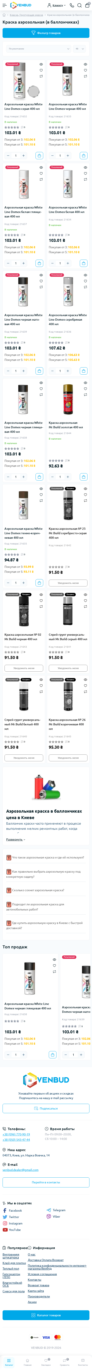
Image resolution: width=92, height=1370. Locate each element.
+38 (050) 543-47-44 (16, 1139)
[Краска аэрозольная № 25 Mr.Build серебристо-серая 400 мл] (68, 505)
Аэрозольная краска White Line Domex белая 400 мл (68, 210)
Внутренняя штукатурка (11, 1256)
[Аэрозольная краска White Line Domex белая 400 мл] (68, 184)
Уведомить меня (68, 583)
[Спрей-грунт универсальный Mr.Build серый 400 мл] (68, 611)
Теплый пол (11, 1268)
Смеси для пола (14, 1291)
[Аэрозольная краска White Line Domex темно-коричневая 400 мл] (23, 505)
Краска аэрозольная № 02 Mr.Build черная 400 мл (22, 637)
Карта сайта (36, 1291)
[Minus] (8, 155)
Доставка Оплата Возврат (46, 1260)
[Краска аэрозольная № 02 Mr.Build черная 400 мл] (23, 611)
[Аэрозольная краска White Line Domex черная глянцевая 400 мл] (23, 399)
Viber (56, 1216)
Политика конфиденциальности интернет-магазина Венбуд (57, 1267)
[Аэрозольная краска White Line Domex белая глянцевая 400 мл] (23, 184)
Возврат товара (38, 1285)
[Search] (79, 5)
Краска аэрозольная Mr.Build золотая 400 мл (66, 425)
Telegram (59, 1210)
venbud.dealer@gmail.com (21, 1170)
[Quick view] (41, 63)
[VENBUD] (46, 1080)
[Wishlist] (41, 69)
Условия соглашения (42, 1274)
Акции (32, 1302)
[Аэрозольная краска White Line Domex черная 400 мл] (68, 81)
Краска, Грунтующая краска (26, 14)
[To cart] (39, 155)
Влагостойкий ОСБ (12, 1284)
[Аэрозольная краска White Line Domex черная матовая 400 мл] (23, 291)
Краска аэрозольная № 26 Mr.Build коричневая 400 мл (67, 724)
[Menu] (5, 5)
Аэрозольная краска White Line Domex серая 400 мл (23, 106)
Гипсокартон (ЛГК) (11, 1275)
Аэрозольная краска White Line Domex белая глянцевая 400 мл (23, 212)
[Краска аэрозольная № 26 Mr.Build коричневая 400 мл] (68, 696)
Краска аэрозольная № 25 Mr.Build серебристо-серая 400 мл (68, 533)
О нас (32, 1254)
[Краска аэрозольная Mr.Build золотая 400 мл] (68, 399)
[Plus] (23, 155)
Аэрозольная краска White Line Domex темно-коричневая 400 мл (23, 533)
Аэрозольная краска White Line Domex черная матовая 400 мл (23, 319)
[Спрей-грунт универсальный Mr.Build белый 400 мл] (23, 696)
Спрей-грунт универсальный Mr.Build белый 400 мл (22, 724)
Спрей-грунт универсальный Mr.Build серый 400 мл (68, 637)
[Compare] (41, 76)
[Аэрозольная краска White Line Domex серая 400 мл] (23, 81)
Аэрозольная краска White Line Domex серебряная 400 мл (68, 319)
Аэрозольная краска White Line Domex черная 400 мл (68, 106)
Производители (39, 1296)
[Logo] (20, 5)
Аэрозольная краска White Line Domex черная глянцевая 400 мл (23, 427)
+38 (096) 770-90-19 (16, 1134)
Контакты (34, 1279)
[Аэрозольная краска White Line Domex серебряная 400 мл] (68, 291)
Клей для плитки (14, 1263)
